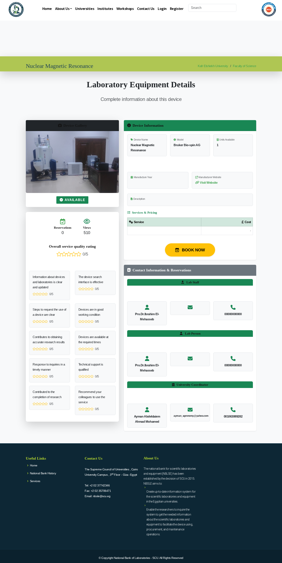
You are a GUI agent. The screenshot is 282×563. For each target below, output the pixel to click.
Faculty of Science (244, 66)
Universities (84, 8)
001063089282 (233, 416)
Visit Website (208, 182)
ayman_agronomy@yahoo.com (191, 415)
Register (176, 8)
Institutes (105, 8)
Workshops (125, 8)
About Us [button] (62, 8)
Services (35, 481)
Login (162, 8)
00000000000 (233, 314)
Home (47, 8)
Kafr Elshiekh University (213, 66)
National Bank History (43, 473)
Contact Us (146, 8)
